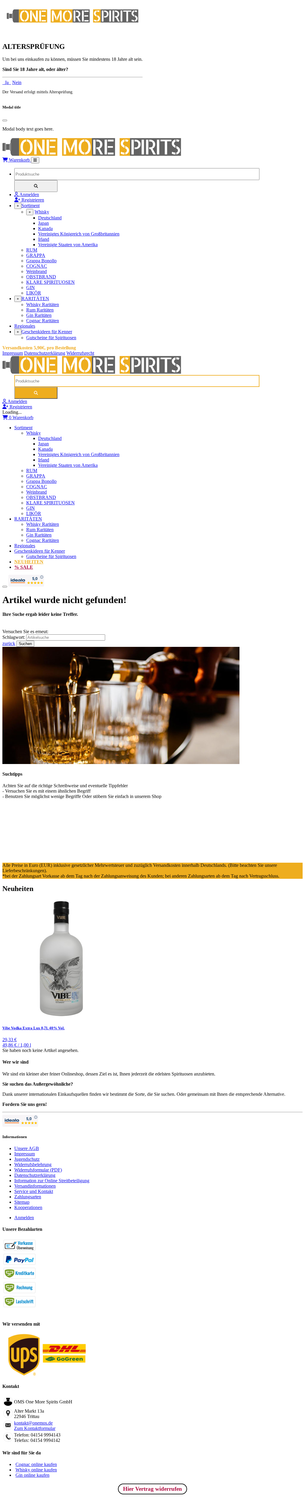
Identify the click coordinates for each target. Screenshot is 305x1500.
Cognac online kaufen (36, 1464)
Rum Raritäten (40, 309)
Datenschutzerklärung (44, 353)
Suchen (25, 643)
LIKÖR (33, 292)
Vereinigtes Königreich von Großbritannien (78, 233)
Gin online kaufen (32, 1475)
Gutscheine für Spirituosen (51, 337)
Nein (16, 82)
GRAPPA (35, 255)
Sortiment (30, 205)
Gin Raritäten (39, 315)
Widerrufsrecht (80, 353)
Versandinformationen (35, 1185)
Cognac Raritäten (42, 320)
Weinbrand (36, 271)
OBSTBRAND (41, 276)
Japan (43, 223)
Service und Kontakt (33, 1191)
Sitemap (21, 1202)
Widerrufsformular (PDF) (38, 1169)
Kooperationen (28, 1207)
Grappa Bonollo (41, 260)
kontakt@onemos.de (33, 1422)
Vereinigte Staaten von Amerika (68, 244)
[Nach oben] (4, 587)
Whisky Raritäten (42, 304)
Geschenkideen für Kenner (46, 331)
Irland (43, 239)
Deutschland (50, 217)
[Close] (4, 120)
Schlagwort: (14, 637)
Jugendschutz (27, 1159)
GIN (30, 287)
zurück (8, 643)
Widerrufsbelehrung (33, 1164)
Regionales (24, 325)
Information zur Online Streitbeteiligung (51, 1180)
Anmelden (24, 1217)
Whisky (42, 211)
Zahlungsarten (27, 1196)
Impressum (12, 353)
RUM (31, 249)
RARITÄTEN (35, 298)
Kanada (45, 228)
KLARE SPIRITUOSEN (50, 282)
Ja (6, 82)
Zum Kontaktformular (34, 1428)
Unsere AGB (26, 1148)
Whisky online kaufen (36, 1469)
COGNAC (36, 266)
